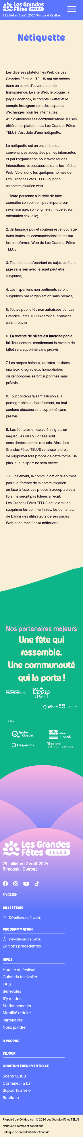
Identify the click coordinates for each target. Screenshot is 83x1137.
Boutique (11, 1098)
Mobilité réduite (17, 1013)
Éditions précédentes (22, 946)
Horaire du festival (19, 970)
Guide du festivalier (20, 977)
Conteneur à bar (17, 1084)
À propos (11, 1040)
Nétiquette (9, 1126)
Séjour (9, 1052)
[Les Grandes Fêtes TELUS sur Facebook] (5, 884)
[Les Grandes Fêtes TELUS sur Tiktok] (37, 884)
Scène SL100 (14, 1076)
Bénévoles (12, 992)
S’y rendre (12, 999)
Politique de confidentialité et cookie (26, 1132)
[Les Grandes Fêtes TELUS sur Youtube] (26, 884)
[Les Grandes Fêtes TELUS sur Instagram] (15, 884)
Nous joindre (14, 1028)
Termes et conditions (30, 1126)
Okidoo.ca (26, 1120)
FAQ (7, 984)
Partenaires (13, 1020)
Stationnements (17, 1006)
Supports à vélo (17, 1091)
